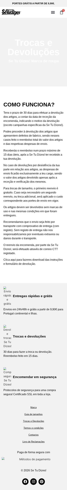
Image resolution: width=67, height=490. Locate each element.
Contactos (34, 435)
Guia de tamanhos (33, 414)
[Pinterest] (41, 481)
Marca (33, 407)
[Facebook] (25, 481)
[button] (53, 12)
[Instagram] (33, 481)
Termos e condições (34, 428)
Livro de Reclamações (34, 441)
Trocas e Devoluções (33, 421)
